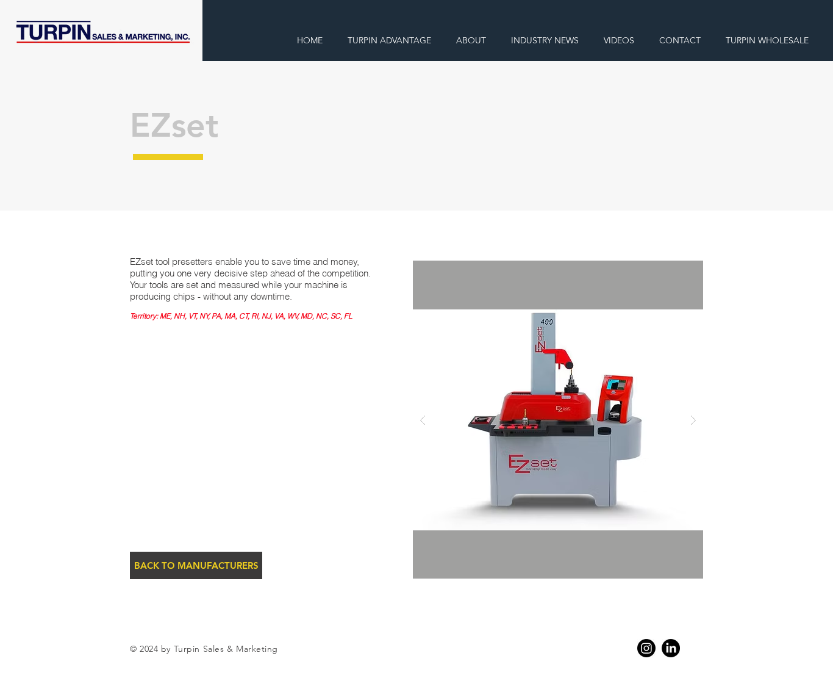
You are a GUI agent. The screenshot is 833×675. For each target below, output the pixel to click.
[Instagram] (646, 648)
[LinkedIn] (671, 648)
